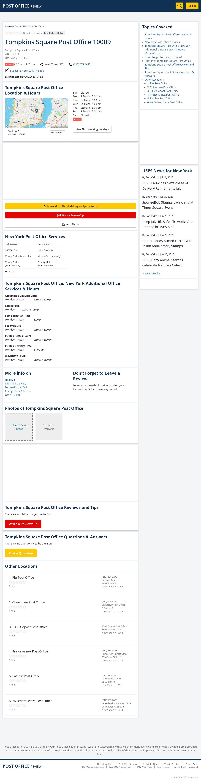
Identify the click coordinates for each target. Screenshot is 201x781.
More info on (152, 53)
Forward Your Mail (16, 387)
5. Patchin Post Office (159, 98)
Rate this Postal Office (53, 33)
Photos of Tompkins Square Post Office (168, 61)
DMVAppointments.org (93, 766)
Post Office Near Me (128, 764)
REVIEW (22, 6)
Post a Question (21, 553)
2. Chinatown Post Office (161, 87)
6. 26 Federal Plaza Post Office (164, 102)
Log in (192, 6)
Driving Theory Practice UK (186, 766)
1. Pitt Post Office (157, 83)
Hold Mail (10, 379)
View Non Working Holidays (92, 129)
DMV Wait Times (144, 766)
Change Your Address (18, 391)
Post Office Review (13, 26)
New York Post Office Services (162, 42)
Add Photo (72, 224)
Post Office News (150, 764)
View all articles (151, 273)
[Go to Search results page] (179, 6)
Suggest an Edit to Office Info (27, 70)
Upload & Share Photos (19, 427)
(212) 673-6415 (81, 64)
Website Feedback (172, 764)
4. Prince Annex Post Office (163, 94)
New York (27, 26)
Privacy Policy (192, 764)
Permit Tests (163, 766)
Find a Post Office (105, 764)
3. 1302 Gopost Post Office (163, 91)
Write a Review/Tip (73, 215)
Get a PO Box (12, 395)
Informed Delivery (15, 383)
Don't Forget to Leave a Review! (163, 57)
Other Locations (154, 79)
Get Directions (57, 132)
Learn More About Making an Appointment (72, 206)
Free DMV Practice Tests (120, 766)
